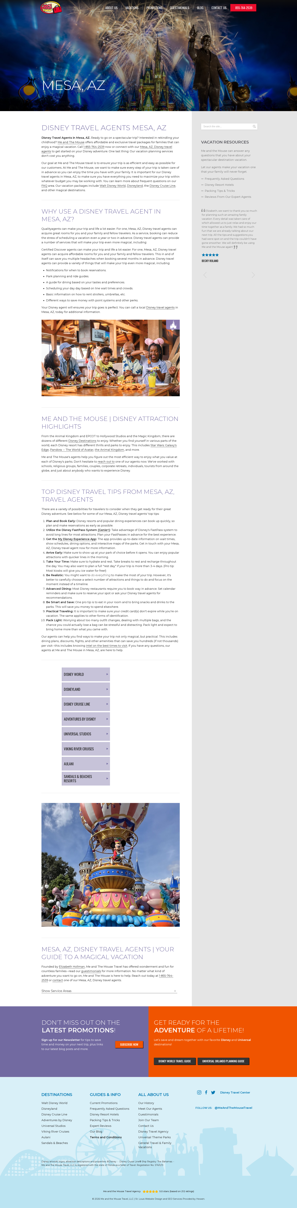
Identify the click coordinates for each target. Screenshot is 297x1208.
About (111, 7)
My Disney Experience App (77, 539)
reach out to (106, 461)
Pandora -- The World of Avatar (71, 449)
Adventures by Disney (56, 1120)
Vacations (131, 7)
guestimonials (91, 971)
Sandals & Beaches (54, 1143)
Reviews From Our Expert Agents (228, 197)
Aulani (45, 1137)
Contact (218, 7)
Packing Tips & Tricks (220, 191)
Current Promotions (104, 1103)
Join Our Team (148, 1120)
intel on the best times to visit (106, 645)
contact (57, 980)
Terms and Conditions (106, 1137)
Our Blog (96, 1131)
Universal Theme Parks (154, 1137)
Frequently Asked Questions (224, 179)
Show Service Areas (56, 991)
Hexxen (200, 1199)
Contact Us (146, 1126)
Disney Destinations (82, 441)
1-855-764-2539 (94, 147)
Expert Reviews (100, 1126)
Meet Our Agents (150, 1108)
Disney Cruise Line (162, 185)
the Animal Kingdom (109, 449)
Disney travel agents (160, 307)
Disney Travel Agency (153, 1131)
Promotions (154, 7)
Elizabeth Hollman (72, 966)
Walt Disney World (113, 185)
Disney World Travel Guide (175, 1061)
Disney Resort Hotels (219, 185)
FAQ (44, 185)
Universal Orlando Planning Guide (223, 1061)
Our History (146, 1103)
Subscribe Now (129, 1044)
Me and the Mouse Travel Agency (122, 1191)
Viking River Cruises (55, 1131)
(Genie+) (104, 530)
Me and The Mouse (71, 142)
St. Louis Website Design (148, 1199)
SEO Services (175, 1199)
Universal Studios (53, 1126)
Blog (200, 7)
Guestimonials (179, 7)
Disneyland (135, 185)
